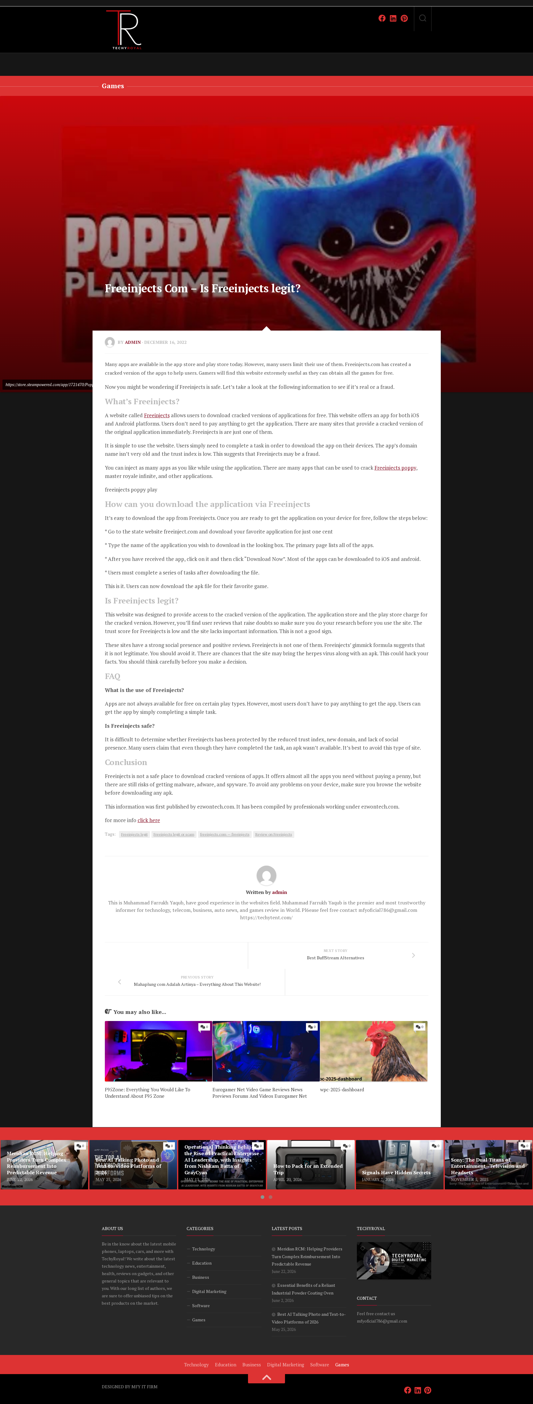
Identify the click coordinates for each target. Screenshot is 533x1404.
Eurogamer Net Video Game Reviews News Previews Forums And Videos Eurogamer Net (260, 1092)
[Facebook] (382, 18)
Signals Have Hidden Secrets (387, 1143)
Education (202, 1263)
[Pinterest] (404, 18)
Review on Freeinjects (273, 834)
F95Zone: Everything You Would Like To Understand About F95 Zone (147, 1092)
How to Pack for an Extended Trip (305, 1143)
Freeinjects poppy (395, 467)
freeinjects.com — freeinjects (225, 834)
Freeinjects (157, 415)
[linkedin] (393, 18)
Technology (203, 1249)
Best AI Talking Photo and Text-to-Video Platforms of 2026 (129, 1147)
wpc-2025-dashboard (342, 1089)
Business (200, 1277)
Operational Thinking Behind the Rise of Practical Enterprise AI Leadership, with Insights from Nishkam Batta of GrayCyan (220, 1154)
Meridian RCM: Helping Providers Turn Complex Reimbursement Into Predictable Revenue (44, 1151)
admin (133, 342)
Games (113, 85)
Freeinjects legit (134, 834)
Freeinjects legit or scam (174, 834)
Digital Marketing (209, 1291)
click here (149, 820)
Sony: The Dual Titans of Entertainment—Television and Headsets (479, 1151)
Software (201, 1305)
